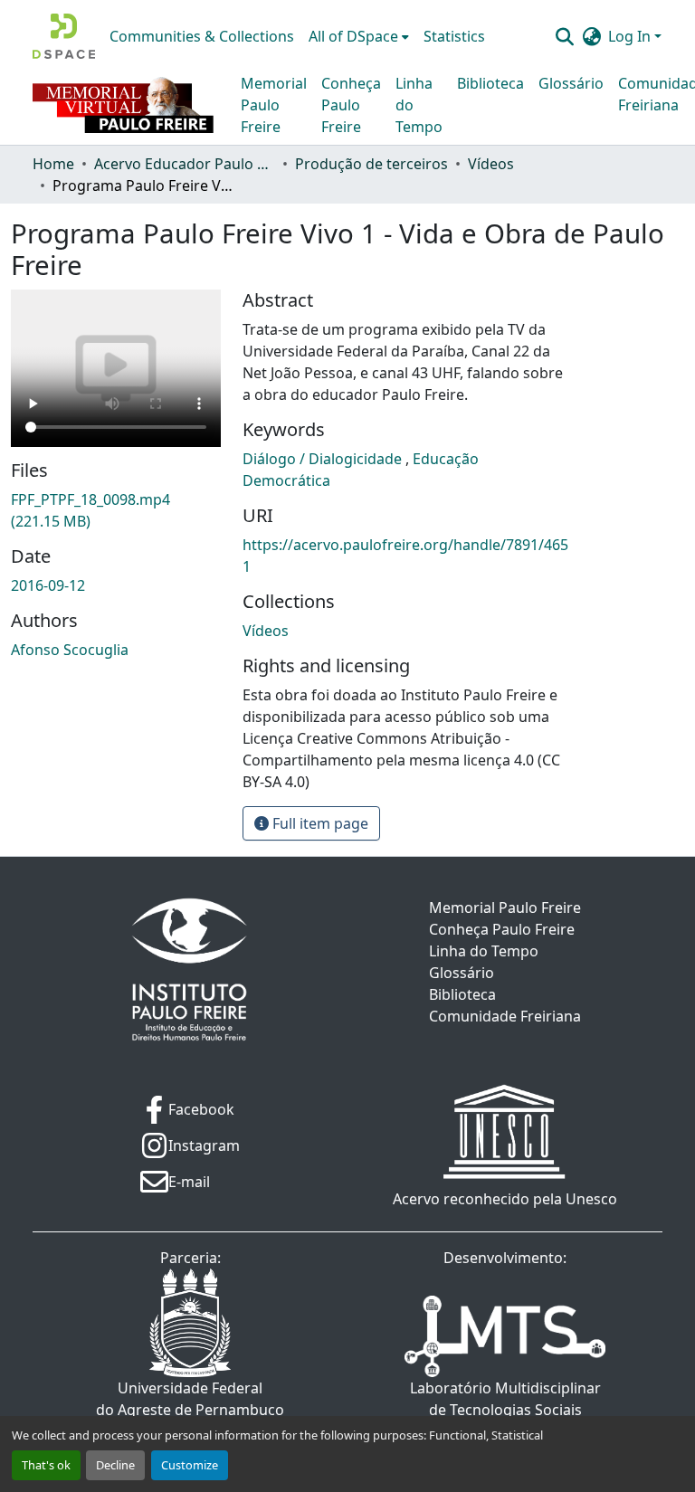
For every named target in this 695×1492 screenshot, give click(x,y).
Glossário (571, 83)
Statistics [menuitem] (454, 36)
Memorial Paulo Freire (274, 105)
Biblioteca (490, 83)
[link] (116, 510)
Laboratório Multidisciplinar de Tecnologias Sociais (505, 1399)
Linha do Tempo (419, 105)
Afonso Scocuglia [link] (70, 650)
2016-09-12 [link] (48, 585)
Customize (189, 1465)
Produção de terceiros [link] (371, 164)
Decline (115, 1465)
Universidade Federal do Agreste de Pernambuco (190, 1399)
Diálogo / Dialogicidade (324, 459)
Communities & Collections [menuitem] (201, 36)
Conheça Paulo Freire (351, 105)
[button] (64, 36)
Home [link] (53, 164)
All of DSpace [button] (353, 36)
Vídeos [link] (491, 164)
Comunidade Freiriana (505, 1016)
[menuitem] (359, 36)
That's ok (46, 1465)
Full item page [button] (318, 823)
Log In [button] (631, 36)
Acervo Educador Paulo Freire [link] (184, 164)
